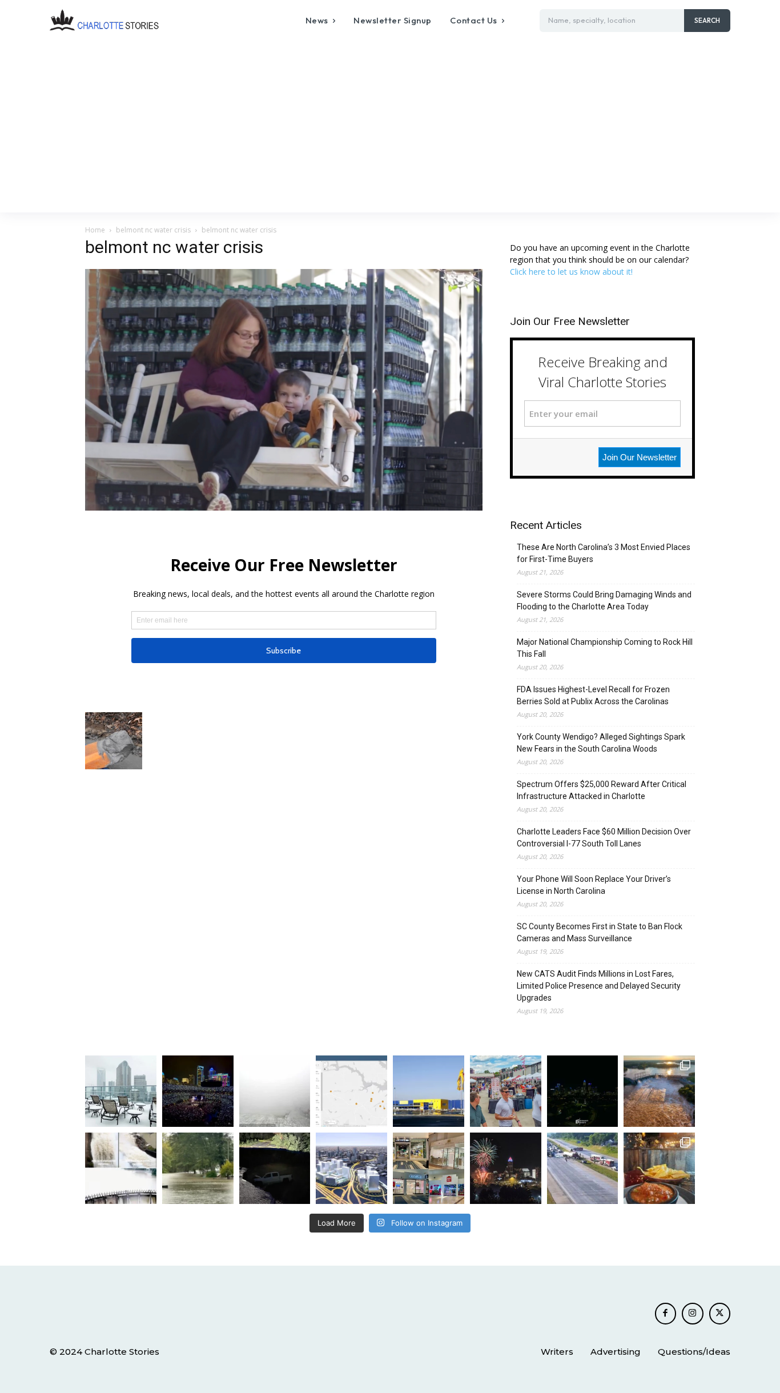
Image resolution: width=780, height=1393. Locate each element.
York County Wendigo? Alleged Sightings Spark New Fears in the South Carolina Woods (601, 742)
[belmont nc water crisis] (284, 507)
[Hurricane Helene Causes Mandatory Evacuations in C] (198, 1168)
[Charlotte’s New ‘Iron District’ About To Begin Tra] (351, 1168)
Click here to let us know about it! (571, 271)
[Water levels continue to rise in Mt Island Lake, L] (659, 1091)
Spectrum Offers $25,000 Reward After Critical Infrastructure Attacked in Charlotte (601, 790)
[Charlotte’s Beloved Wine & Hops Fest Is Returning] (505, 1091)
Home (95, 230)
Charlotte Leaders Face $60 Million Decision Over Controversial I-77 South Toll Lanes (604, 837)
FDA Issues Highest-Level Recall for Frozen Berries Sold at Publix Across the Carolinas (593, 695)
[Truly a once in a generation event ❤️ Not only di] (198, 1091)
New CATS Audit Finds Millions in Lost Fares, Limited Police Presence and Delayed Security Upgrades (599, 985)
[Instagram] (692, 1313)
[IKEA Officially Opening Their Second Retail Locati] (428, 1091)
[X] (720, 1313)
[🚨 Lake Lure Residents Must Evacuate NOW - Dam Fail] (120, 1168)
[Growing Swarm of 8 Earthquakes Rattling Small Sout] (351, 1091)
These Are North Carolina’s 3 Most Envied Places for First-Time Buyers (603, 553)
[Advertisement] (390, 127)
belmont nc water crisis (153, 230)
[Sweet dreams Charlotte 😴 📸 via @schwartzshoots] (582, 1091)
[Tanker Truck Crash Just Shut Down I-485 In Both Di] (582, 1168)
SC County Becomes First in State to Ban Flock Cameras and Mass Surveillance (599, 932)
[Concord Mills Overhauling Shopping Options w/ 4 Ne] (428, 1168)
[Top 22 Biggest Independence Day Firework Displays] (505, 1168)
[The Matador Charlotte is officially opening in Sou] (659, 1168)
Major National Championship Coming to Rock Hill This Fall (605, 648)
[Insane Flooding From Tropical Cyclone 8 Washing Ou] (275, 1168)
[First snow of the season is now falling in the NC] (275, 1091)
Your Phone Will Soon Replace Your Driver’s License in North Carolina (594, 885)
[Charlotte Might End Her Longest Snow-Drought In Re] (120, 1091)
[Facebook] (666, 1313)
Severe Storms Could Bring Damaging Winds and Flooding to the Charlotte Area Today (604, 600)
